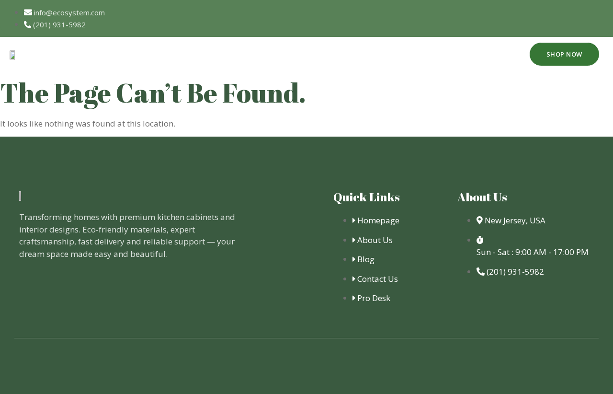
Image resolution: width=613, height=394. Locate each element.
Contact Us (435, 53)
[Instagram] (596, 17)
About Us (224, 53)
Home (180, 53)
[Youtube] (564, 17)
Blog (483, 53)
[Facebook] (531, 17)
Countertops (283, 53)
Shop (339, 53)
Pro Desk (381, 53)
